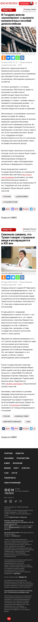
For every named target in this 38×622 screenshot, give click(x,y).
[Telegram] (13, 58)
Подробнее (16, 573)
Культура (26, 468)
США (28, 422)
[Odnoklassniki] (3, 58)
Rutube (26, 209)
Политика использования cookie (18, 592)
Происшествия (23, 458)
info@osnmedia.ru (14, 517)
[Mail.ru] (22, 58)
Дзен (7, 209)
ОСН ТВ (14, 473)
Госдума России (10, 202)
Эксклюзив (17, 463)
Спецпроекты (10, 478)
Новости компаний (12, 483)
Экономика (9, 458)
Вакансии (24, 517)
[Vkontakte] (8, 58)
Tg (34, 209)
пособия (7, 196)
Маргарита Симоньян (12, 422)
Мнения (7, 468)
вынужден (15, 405)
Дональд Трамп (21, 416)
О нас (6, 473)
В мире (7, 463)
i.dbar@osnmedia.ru (14, 527)
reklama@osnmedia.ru (26, 532)
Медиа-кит (23, 577)
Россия (7, 416)
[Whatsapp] (17, 58)
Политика (8, 453)
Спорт (16, 468)
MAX (16, 209)
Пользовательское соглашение (14, 591)
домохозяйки (22, 196)
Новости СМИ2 (9, 217)
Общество (20, 453)
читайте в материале (14, 384)
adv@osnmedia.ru (9, 534)
